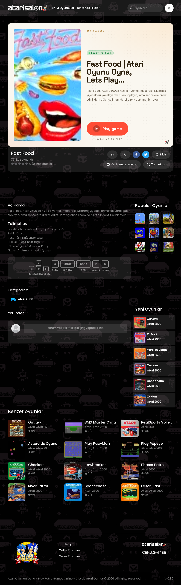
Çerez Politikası (69, 556)
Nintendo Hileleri (88, 8)
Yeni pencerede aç (124, 164)
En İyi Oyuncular (63, 8)
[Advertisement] (90, 183)
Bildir (163, 154)
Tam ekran (158, 164)
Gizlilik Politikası (69, 550)
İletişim (69, 544)
